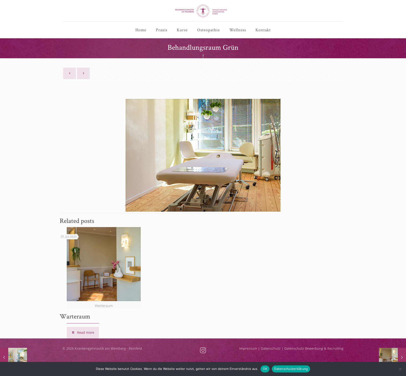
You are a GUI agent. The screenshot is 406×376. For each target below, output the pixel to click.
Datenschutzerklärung (291, 369)
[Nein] (400, 369)
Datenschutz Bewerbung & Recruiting (314, 348)
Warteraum (75, 316)
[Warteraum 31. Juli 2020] (392, 357)
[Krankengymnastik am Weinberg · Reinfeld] (203, 10)
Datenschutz (271, 348)
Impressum (248, 348)
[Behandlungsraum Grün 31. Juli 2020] (13, 357)
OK (265, 369)
